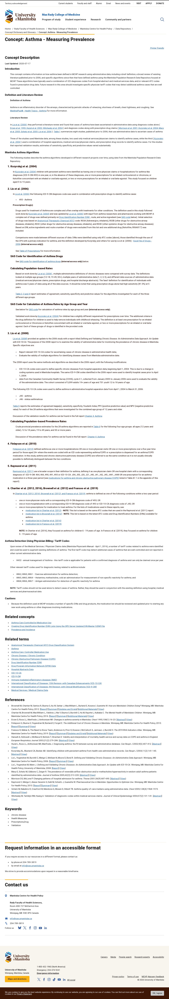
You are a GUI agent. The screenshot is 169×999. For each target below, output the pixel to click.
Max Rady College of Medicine (61, 14)
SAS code (125, 217)
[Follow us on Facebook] (30, 928)
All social (71, 980)
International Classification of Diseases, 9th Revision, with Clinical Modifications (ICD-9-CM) (54, 687)
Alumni (99, 3)
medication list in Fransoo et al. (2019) (44, 524)
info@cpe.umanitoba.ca (33, 865)
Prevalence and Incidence (23, 629)
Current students (66, 3)
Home (8, 29)
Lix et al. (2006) (22, 194)
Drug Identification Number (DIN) (74, 217)
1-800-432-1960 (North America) (51, 967)
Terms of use (133, 976)
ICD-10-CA (16, 673)
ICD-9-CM (16, 676)
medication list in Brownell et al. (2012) (44, 514)
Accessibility (158, 957)
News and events (122, 3)
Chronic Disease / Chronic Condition (28, 655)
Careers (104, 957)
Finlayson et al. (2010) (23, 449)
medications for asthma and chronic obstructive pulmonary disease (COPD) (84, 478)
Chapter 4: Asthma (93, 416)
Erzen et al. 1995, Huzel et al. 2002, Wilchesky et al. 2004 (36, 128)
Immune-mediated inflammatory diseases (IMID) (34, 680)
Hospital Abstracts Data (22, 669)
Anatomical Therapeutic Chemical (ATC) (56, 220)
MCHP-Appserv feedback (153, 976)
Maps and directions (17, 979)
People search (125, 957)
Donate (160, 3)
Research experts (142, 957)
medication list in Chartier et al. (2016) (43, 520)
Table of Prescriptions (30, 251)
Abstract (121, 719)
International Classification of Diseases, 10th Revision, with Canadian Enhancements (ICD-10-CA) (56, 683)
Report (44, 709)
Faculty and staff (84, 3)
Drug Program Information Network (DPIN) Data (33, 666)
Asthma (15, 648)
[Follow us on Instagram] (35, 928)
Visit (138, 3)
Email (108, 3)
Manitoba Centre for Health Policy (96, 29)
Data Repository (123, 29)
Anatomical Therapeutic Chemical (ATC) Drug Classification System (42, 645)
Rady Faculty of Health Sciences (29, 29)
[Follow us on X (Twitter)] (25, 928)
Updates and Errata (68, 709)
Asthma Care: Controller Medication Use (30, 652)
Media (113, 957)
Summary (52, 709)
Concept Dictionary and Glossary (20, 32)
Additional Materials (87, 709)
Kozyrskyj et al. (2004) (25, 171)
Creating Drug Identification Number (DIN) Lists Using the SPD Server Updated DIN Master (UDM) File (58, 626)
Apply (149, 3)
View (101, 709)
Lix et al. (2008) (20, 338)
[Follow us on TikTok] (54, 980)
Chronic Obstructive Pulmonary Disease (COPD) (33, 659)
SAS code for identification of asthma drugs (40, 261)
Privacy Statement (24, 994)
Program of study (51, 19)
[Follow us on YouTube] (40, 928)
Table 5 (16, 406)
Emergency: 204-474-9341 (48, 970)
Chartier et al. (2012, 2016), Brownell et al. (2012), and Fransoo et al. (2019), (50, 493)
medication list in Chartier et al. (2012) (43, 510)
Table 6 (97, 426)
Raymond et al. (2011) (23, 471)
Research (96, 19)
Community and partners (118, 19)
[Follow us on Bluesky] (19, 928)
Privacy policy (118, 976)
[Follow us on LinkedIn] (45, 928)
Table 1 (57, 131)
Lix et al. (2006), (19, 124)
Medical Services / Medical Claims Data (29, 690)
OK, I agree (157, 993)
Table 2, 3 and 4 (23, 294)
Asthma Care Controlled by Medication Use (31, 622)
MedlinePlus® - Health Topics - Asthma (28, 111)
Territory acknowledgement (16, 3)
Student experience (75, 19)
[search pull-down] (162, 19)
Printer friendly (157, 48)
